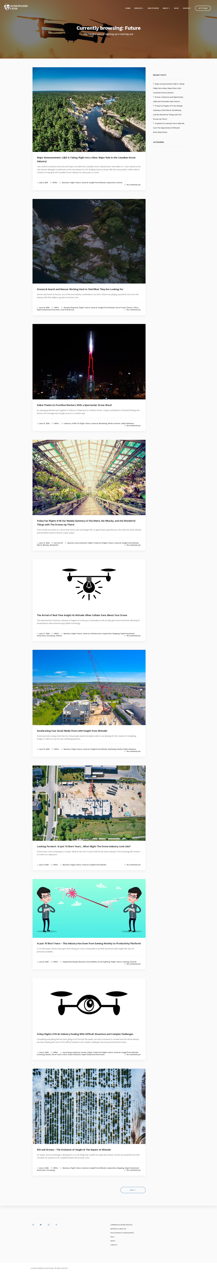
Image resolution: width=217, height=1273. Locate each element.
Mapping (116, 633)
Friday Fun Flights (100, 543)
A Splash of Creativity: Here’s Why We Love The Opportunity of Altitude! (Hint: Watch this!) (168, 127)
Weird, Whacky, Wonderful (47, 545)
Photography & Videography (122, 1233)
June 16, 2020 (44, 307)
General (85, 182)
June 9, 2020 (43, 865)
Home (127, 8)
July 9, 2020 (43, 182)
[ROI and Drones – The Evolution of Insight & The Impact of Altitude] (91, 1110)
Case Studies (153, 8)
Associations (68, 1052)
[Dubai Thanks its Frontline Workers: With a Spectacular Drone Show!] (91, 365)
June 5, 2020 (43, 1052)
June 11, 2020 (44, 633)
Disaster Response (71, 307)
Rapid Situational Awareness (48, 310)
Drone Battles (91, 962)
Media (110, 423)
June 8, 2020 (43, 962)
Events (83, 1052)
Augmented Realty (70, 962)
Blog (176, 8)
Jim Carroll (58, 543)
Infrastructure (96, 633)
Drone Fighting (104, 962)
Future (78, 182)
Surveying (51, 635)
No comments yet (134, 185)
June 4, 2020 (43, 1168)
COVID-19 (75, 423)
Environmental (81, 543)
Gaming (126, 962)
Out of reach (121, 307)
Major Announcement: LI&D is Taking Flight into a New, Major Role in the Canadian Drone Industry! (168, 88)
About (166, 8)
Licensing (41, 1054)
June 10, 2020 (44, 749)
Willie (55, 182)
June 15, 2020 (44, 423)
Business (65, 182)
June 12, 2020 (44, 543)
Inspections (111, 182)
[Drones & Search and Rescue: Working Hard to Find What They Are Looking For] (91, 245)
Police (135, 307)
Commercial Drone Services (121, 1225)
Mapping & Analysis (118, 1229)
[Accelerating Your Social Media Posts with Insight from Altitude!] (91, 691)
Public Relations (127, 423)
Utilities (59, 635)
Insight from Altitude (97, 182)
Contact (187, 8)
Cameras (67, 423)
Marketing (103, 423)
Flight (72, 182)
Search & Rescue (67, 310)
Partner (119, 182)
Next (132, 1190)
